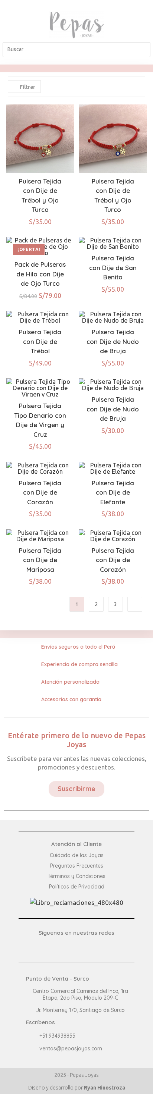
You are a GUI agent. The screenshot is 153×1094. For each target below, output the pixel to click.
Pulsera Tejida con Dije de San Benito (113, 267)
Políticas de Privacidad (76, 886)
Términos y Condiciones (76, 876)
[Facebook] (138, 19)
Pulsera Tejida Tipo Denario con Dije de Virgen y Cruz (40, 420)
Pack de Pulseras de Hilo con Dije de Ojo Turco (40, 273)
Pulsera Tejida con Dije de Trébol (40, 341)
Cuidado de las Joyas (77, 855)
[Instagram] (138, 31)
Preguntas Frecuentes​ (76, 865)
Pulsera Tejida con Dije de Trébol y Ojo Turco (40, 195)
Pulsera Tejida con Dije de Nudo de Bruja (113, 341)
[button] (15, 25)
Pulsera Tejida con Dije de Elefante (113, 492)
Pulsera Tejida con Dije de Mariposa (40, 559)
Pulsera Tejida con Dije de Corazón (40, 492)
